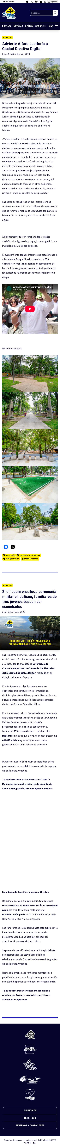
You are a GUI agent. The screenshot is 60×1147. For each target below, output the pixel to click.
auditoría (10, 555)
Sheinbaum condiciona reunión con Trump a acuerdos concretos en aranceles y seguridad (26, 995)
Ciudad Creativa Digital (30, 555)
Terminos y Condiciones (30, 1125)
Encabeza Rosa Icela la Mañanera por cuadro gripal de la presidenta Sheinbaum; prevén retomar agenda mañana (27, 784)
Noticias (18, 26)
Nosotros (30, 1117)
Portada (6, 26)
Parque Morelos (31, 559)
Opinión (29, 26)
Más (51, 26)
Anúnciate (30, 1110)
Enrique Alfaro (12, 559)
